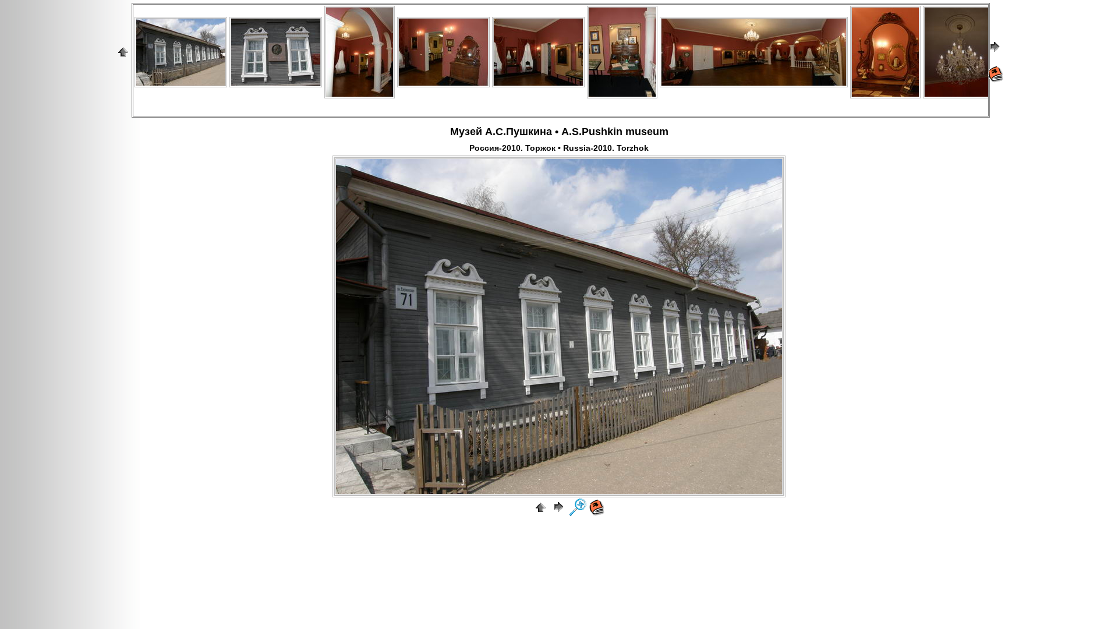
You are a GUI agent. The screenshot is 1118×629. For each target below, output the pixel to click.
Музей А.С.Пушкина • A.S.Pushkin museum (559, 131)
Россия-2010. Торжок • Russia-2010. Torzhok (559, 148)
